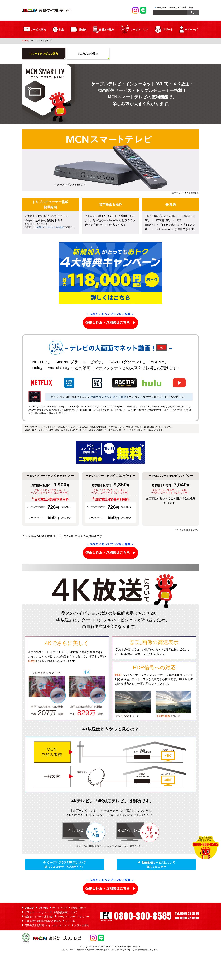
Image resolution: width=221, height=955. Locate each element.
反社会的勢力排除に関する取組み (43, 921)
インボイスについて (59, 925)
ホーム (25, 40)
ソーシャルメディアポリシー (73, 916)
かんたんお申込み (88, 53)
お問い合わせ (78, 907)
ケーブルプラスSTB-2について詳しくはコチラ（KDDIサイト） (65, 864)
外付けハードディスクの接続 (50, 227)
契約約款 (43, 907)
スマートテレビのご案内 (44, 53)
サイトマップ (59, 907)
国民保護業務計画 (34, 925)
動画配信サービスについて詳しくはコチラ (158, 864)
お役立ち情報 (81, 925)
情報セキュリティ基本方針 (39, 916)
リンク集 (70, 921)
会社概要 (29, 907)
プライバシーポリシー (37, 912)
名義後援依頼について (65, 912)
